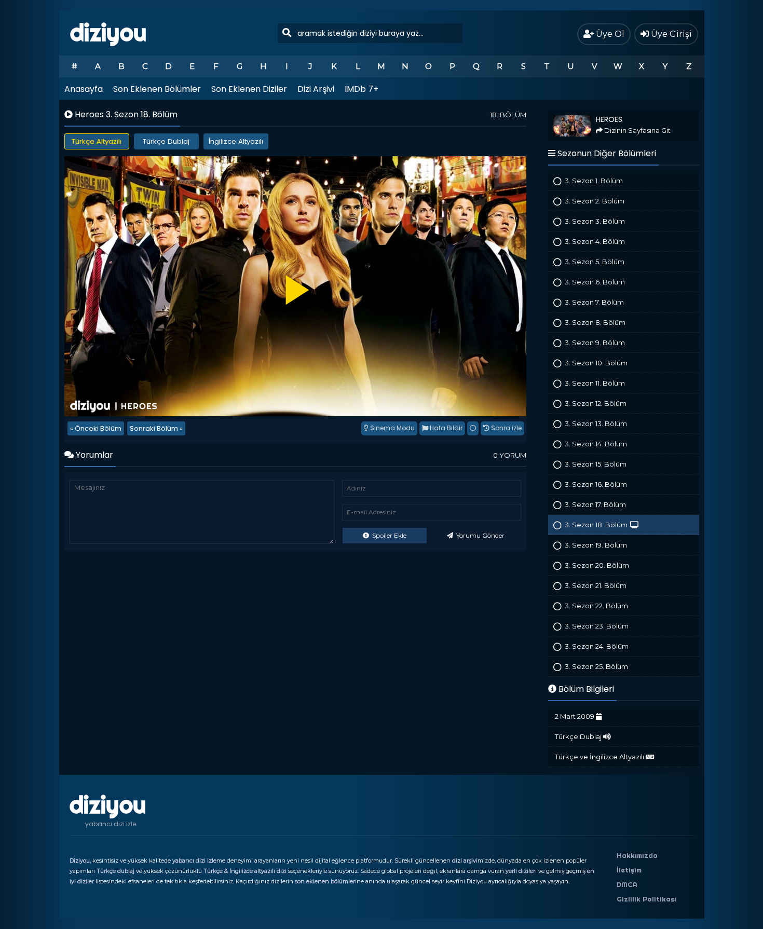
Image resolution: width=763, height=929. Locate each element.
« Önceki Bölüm (95, 428)
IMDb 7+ (361, 89)
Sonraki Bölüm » (156, 428)
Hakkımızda (637, 855)
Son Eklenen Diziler (249, 89)
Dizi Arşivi (315, 89)
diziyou (108, 32)
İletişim (629, 870)
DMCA (627, 884)
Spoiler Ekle (388, 535)
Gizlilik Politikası (647, 899)
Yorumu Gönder (480, 535)
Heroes (558, 114)
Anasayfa (83, 89)
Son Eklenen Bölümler (157, 89)
